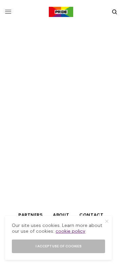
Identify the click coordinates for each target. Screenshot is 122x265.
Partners (30, 215)
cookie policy (70, 231)
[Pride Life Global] (61, 12)
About (61, 215)
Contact (91, 215)
